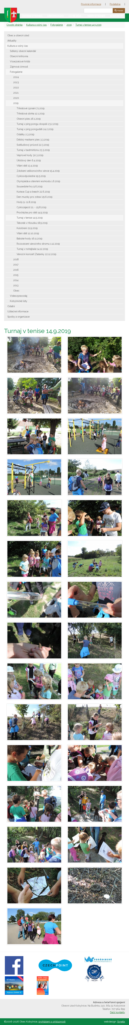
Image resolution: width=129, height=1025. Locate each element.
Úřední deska (55, 15)
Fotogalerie (56, 25)
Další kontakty (117, 1012)
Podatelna (115, 4)
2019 (69, 25)
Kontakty (116, 15)
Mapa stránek (96, 15)
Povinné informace (91, 4)
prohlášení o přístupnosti (52, 1021)
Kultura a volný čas (36, 25)
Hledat (120, 10)
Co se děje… (75, 15)
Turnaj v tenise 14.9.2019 (88, 25)
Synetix (121, 1021)
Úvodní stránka (32, 15)
